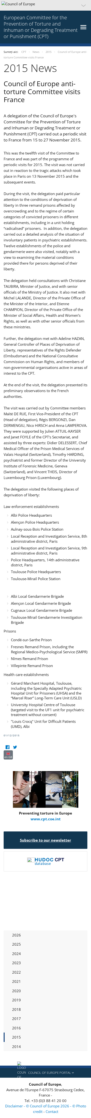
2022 (16, 972)
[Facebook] (7, 747)
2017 (16, 1018)
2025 (16, 944)
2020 (16, 990)
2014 (16, 1046)
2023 (16, 962)
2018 (16, 1009)
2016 (16, 1028)
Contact (52, 1111)
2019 (16, 1000)
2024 (16, 953)
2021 (16, 981)
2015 (16, 1037)
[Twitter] (15, 747)
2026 (16, 935)
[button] (45, 5)
